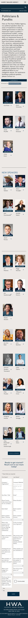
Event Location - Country (17, 516)
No (4, 590)
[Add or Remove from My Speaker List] (11, 106)
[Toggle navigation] (25, 2)
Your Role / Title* (6, 495)
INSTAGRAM (20, 607)
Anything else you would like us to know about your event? (6, 551)
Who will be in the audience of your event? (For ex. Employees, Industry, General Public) (18, 539)
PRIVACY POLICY (11, 614)
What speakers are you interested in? (18, 549)
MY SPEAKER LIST (6, 10)
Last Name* (16, 477)
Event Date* (5, 508)
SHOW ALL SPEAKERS (14, 453)
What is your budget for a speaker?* (5, 570)
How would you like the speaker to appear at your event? (18, 561)
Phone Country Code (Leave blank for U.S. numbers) (6, 502)
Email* (15, 495)
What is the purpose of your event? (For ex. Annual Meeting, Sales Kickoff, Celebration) (6, 526)
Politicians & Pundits (14, 83)
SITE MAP (18, 614)
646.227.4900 (23, 10)
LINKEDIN (14, 607)
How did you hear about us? (17, 569)
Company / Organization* (5, 483)
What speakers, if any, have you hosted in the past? (7, 560)
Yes (4, 588)
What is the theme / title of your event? (6, 537)
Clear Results (14, 80)
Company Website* (18, 482)
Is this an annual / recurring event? (17, 523)
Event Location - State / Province (6, 516)
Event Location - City (17, 509)
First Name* (5, 477)
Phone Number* (17, 500)
